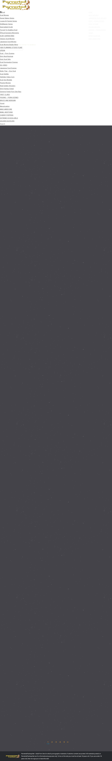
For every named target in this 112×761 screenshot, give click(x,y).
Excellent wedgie (15, 257)
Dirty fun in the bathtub (18, 379)
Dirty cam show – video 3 (19, 667)
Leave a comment (58, 328)
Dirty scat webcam (16, 324)
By (37, 205)
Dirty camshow (14, 605)
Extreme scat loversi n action (21, 201)
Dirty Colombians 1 (16, 543)
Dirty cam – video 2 (17, 723)
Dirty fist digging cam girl (19, 433)
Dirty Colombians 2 (16, 487)
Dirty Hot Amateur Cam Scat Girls (18, 205)
